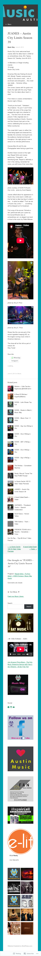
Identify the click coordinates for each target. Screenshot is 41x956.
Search (10, 603)
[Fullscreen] (31, 654)
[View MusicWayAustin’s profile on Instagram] (11, 707)
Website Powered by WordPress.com (20, 946)
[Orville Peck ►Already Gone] (14, 915)
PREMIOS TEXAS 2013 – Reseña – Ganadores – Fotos (23, 531)
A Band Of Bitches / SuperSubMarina (21, 395)
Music (19, 373)
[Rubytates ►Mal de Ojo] (27, 874)
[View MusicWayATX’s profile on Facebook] (8, 707)
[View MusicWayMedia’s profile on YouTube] (14, 707)
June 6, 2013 (20, 47)
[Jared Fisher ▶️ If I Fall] (14, 901)
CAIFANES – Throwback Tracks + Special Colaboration (22, 507)
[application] (20, 649)
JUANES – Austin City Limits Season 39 (21, 490)
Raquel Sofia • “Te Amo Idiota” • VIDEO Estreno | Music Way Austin (20, 576)
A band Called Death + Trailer (30, 548)
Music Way (11, 47)
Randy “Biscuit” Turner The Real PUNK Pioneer (23, 474)
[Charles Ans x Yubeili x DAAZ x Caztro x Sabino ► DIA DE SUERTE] (27, 887)
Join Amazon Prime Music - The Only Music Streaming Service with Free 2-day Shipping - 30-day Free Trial (20, 664)
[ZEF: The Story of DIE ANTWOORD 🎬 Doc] (27, 901)
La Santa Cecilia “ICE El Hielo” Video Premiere (22, 482)
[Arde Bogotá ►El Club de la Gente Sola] (27, 915)
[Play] (10, 654)
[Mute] (27, 654)
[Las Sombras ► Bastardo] (14, 874)
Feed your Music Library (16, 596)
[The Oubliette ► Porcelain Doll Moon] (14, 887)
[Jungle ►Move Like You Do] (27, 928)
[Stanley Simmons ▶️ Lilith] (14, 928)
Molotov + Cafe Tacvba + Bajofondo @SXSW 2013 (22, 387)
